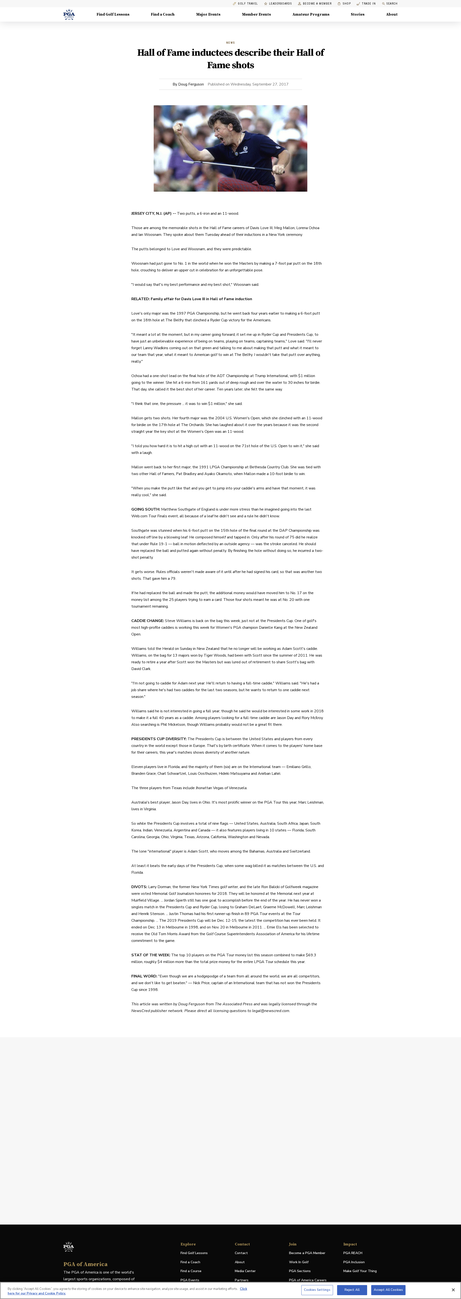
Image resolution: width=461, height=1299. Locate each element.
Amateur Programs (310, 14)
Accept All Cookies (388, 1290)
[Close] (453, 1290)
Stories (357, 14)
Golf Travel (248, 3)
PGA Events (190, 1280)
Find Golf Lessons (113, 14)
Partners (242, 1280)
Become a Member (317, 3)
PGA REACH (352, 1253)
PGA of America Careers (308, 1280)
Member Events (256, 14)
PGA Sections (300, 1271)
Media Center (245, 1271)
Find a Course (191, 1271)
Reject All (352, 1290)
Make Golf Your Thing (360, 1271)
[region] (230, 1290)
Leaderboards (280, 3)
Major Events (208, 14)
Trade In (366, 3)
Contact (241, 1253)
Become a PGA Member (307, 1253)
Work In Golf (299, 1262)
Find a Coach (163, 14)
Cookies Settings (317, 1290)
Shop (344, 3)
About (392, 14)
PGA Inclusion (354, 1262)
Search (392, 3)
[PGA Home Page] (69, 14)
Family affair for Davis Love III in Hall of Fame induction (201, 299)
